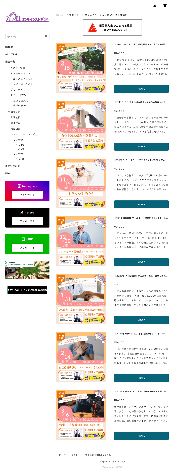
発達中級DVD (21, 105)
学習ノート (17, 89)
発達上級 (15, 128)
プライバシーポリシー (69, 455)
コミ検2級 (19, 154)
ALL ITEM (11, 54)
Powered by (108, 467)
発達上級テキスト (23, 83)
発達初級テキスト (23, 79)
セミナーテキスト (20, 73)
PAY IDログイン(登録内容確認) (27, 290)
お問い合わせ (12, 166)
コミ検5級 (19, 140)
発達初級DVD (21, 100)
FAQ (7, 173)
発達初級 (15, 117)
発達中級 (15, 123)
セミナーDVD (18, 95)
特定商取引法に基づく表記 (98, 455)
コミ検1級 (18, 158)
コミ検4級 (19, 144)
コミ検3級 (19, 149)
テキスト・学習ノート (20, 67)
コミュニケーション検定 (98, 14)
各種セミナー (74, 14)
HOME (59, 14)
